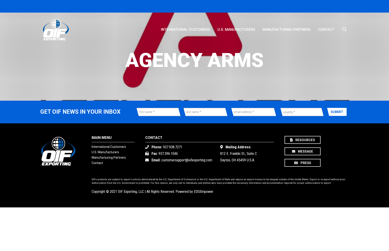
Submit (337, 112)
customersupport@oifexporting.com (186, 160)
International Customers (185, 29)
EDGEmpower (203, 191)
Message (305, 152)
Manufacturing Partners (286, 29)
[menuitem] (185, 28)
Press (305, 163)
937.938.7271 (172, 147)
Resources (304, 140)
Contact (326, 29)
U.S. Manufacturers (236, 29)
